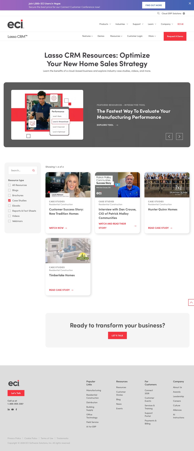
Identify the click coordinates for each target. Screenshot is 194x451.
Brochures (17, 195)
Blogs (15, 190)
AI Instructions (178, 416)
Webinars (17, 221)
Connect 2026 (149, 392)
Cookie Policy (30, 438)
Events (119, 408)
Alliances (177, 409)
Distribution (91, 402)
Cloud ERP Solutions (171, 13)
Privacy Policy (14, 438)
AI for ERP (91, 426)
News (119, 403)
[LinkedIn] (9, 409)
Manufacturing (93, 390)
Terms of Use (47, 438)
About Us (177, 387)
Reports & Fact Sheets (24, 210)
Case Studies (19, 200)
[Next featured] (179, 136)
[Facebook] (16, 409)
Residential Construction (92, 396)
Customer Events (149, 399)
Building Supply (90, 408)
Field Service (92, 422)
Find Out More (154, 5)
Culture (176, 405)
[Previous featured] (169, 136)
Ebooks (16, 205)
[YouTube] (12, 409)
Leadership (178, 396)
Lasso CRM (17, 36)
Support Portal (149, 414)
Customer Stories (121, 393)
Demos (101, 35)
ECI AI (180, 24)
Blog (118, 399)
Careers (177, 400)
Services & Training (150, 407)
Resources (121, 387)
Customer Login (134, 35)
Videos (16, 215)
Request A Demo (175, 36)
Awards (177, 391)
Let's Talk (16, 393)
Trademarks (62, 438)
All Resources (19, 185)
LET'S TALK (117, 335)
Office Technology (91, 416)
